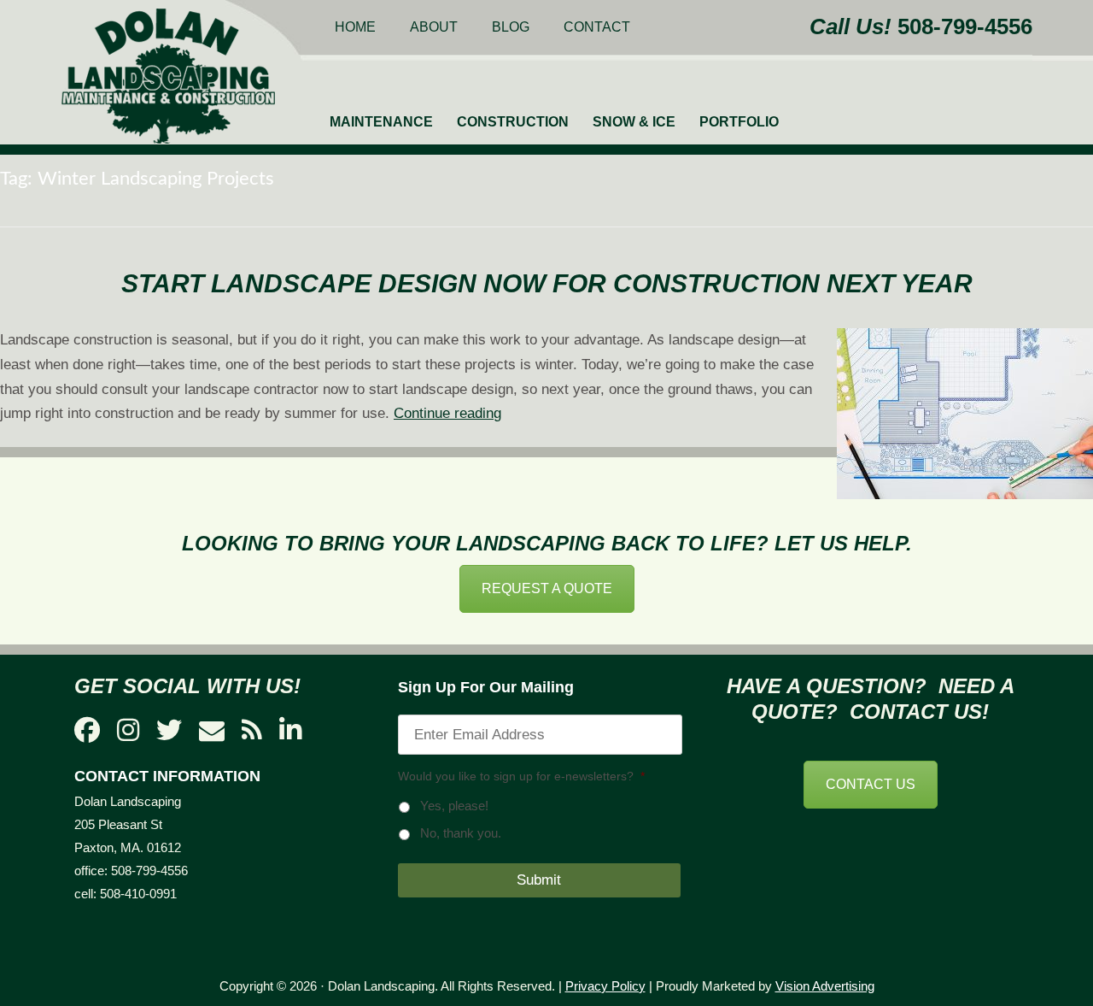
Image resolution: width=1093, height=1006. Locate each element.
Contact (597, 27)
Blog (510, 27)
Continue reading (447, 413)
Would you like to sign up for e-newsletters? (521, 776)
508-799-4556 (964, 26)
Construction (513, 122)
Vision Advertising (824, 986)
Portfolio (739, 122)
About (434, 27)
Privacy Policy (605, 986)
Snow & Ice (634, 122)
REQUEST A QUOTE (547, 588)
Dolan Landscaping (168, 76)
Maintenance (381, 122)
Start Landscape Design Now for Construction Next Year (547, 283)
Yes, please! (454, 806)
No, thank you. (460, 833)
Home (355, 27)
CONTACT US (870, 784)
